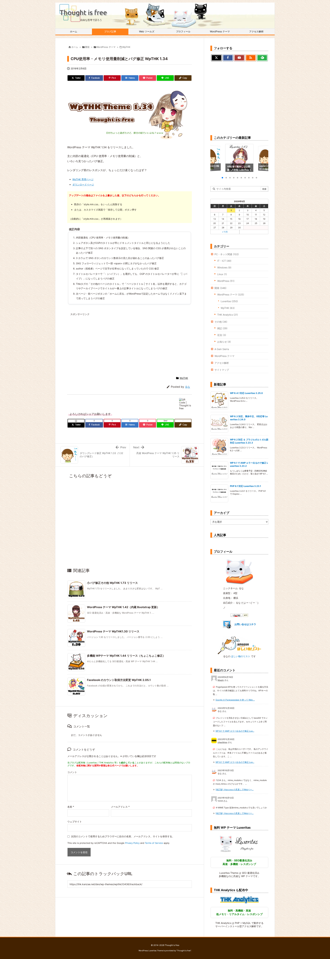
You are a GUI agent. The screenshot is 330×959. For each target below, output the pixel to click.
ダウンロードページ (83, 184)
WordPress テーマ (106, 47)
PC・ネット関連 (226, 254)
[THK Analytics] (239, 900)
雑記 (222, 328)
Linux (222, 274)
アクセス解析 (221, 362)
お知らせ (224, 341)
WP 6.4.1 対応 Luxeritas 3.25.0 (246, 393)
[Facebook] (228, 58)
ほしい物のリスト (240, 656)
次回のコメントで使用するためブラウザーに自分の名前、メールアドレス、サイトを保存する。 (122, 836)
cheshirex (222, 742)
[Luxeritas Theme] (239, 843)
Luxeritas (229, 301)
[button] (216, 158)
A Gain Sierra (221, 349)
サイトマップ (221, 369)
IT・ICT (224, 260)
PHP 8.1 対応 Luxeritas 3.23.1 (245, 486)
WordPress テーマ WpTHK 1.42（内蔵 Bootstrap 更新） (123, 607)
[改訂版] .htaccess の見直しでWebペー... (235, 789)
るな (187, 386)
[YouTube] (239, 58)
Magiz (221, 680)
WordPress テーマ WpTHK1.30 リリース (113, 631)
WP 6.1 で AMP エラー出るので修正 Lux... (235, 731)
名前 (70, 806)
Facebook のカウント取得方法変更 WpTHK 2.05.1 (119, 680)
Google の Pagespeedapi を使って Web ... (235, 700)
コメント (72, 772)
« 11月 (225, 232)
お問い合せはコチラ (245, 624)
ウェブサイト (74, 821)
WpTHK (126, 47)
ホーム (74, 47)
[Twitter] (216, 58)
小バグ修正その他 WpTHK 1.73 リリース (112, 583)
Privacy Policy (132, 843)
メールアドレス (120, 806)
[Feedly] (262, 58)
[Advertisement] (100, 341)
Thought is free (183, 950)
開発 (87, 47)
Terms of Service (154, 843)
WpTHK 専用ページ (83, 179)
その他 (220, 321)
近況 (221, 334)
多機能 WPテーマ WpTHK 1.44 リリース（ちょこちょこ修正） (126, 655)
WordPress (225, 280)
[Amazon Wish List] (239, 645)
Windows (224, 267)
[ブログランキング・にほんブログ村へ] (239, 614)
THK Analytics (227, 314)
